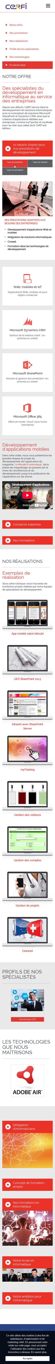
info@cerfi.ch (37, 1329)
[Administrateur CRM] (27, 999)
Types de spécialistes (14, 170)
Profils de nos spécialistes (24, 49)
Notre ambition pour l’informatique (27, 1298)
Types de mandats (40, 162)
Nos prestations (18, 33)
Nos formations (24, 540)
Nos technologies (19, 57)
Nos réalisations (18, 41)
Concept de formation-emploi (29, 1184)
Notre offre (15, 25)
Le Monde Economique (28, 464)
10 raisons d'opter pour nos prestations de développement (29, 148)
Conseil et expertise (27, 524)
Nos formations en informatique (26, 1204)
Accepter (27, 1358)
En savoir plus (17, 65)
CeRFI (16, 6)
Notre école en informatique (23, 1262)
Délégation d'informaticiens (24, 1127)
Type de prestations (15, 162)
